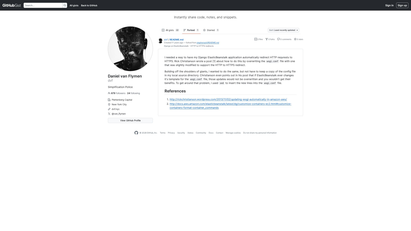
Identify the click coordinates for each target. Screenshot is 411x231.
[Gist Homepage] (12, 5)
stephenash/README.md (208, 42)
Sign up (402, 5)
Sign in (389, 5)
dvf (166, 39)
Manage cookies (233, 133)
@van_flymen (119, 113)
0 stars (300, 39)
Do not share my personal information (260, 133)
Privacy (171, 133)
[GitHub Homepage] (136, 133)
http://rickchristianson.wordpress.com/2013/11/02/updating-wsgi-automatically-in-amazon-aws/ (228, 99)
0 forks (271, 39)
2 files (260, 39)
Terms (162, 133)
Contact (219, 133)
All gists (74, 5)
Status (190, 133)
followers (118, 93)
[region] (230, 82)
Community (201, 133)
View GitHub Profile (130, 120)
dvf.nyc (116, 109)
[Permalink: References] (162, 91)
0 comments (285, 39)
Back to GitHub (89, 5)
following (133, 93)
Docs (211, 133)
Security (181, 133)
